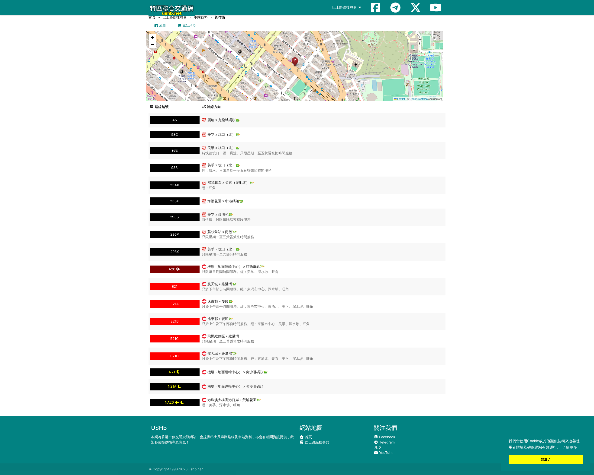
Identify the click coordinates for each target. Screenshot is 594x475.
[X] (416, 7)
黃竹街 (220, 17)
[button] (295, 61)
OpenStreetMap (419, 99)
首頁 (151, 17)
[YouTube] (436, 7)
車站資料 (201, 17)
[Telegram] (395, 7)
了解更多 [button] (569, 447)
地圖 (162, 26)
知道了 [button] (546, 459)
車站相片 (189, 26)
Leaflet (401, 99)
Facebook (386, 437)
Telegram (386, 442)
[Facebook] (375, 7)
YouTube (386, 452)
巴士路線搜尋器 (345, 7)
